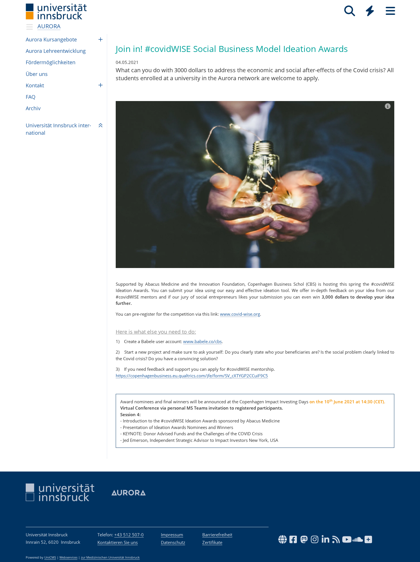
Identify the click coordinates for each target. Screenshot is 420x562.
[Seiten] (390, 11)
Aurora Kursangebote (51, 39)
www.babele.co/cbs (202, 341)
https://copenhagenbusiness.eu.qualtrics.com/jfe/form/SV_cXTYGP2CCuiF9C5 (192, 375)
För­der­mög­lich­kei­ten (50, 62)
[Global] (370, 11)
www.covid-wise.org (240, 314)
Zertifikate (212, 542)
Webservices (68, 557)
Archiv (33, 108)
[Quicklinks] (370, 11)
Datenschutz (173, 542)
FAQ (30, 96)
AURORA (49, 26)
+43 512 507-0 (129, 534)
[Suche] (349, 11)
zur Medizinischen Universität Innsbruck (110, 557)
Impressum (172, 534)
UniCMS (50, 557)
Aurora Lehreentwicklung (56, 50)
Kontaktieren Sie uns (117, 542)
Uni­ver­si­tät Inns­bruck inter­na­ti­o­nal (58, 129)
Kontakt (35, 85)
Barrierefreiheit (217, 534)
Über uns (37, 73)
